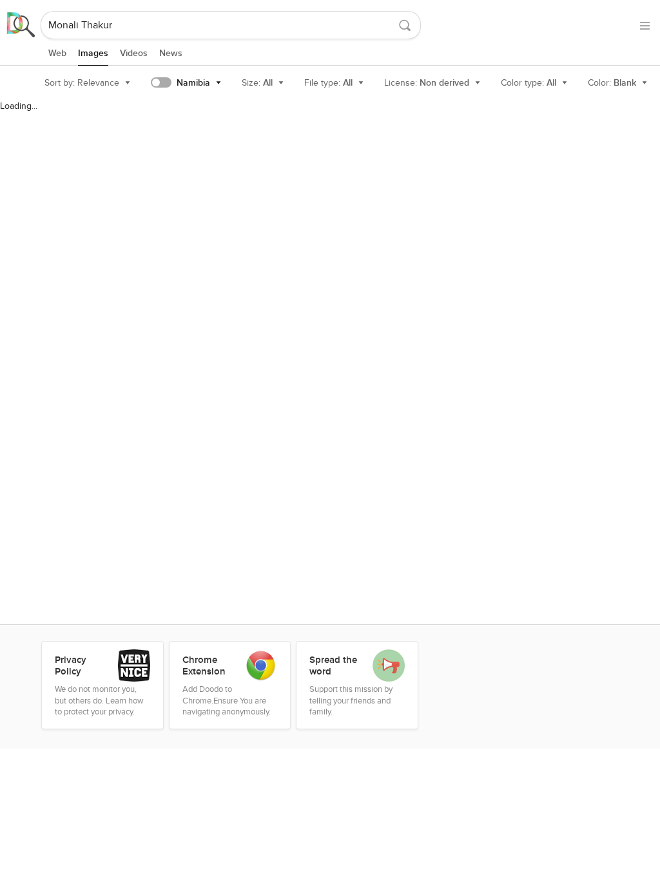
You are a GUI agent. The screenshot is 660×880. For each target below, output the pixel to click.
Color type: (528, 82)
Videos (134, 53)
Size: (257, 82)
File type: (328, 82)
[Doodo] (21, 25)
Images (93, 53)
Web (57, 53)
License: (426, 82)
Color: (612, 82)
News (170, 53)
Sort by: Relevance (81, 82)
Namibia (193, 82)
